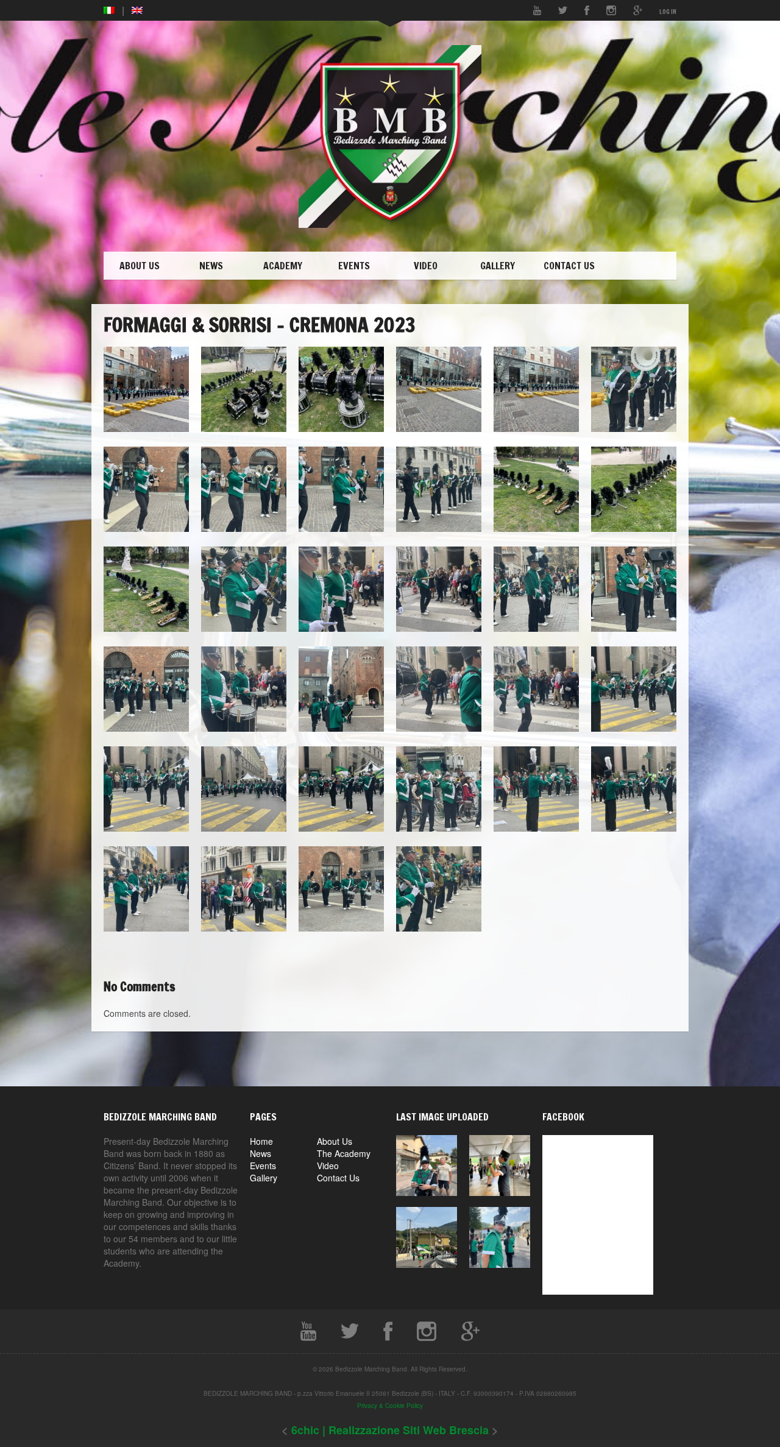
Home (261, 1141)
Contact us (569, 265)
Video (426, 265)
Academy (282, 265)
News (211, 265)
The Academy (343, 1153)
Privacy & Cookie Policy (390, 1405)
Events (354, 265)
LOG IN (667, 11)
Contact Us (338, 1178)
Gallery (497, 265)
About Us (139, 265)
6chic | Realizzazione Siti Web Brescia (391, 1430)
